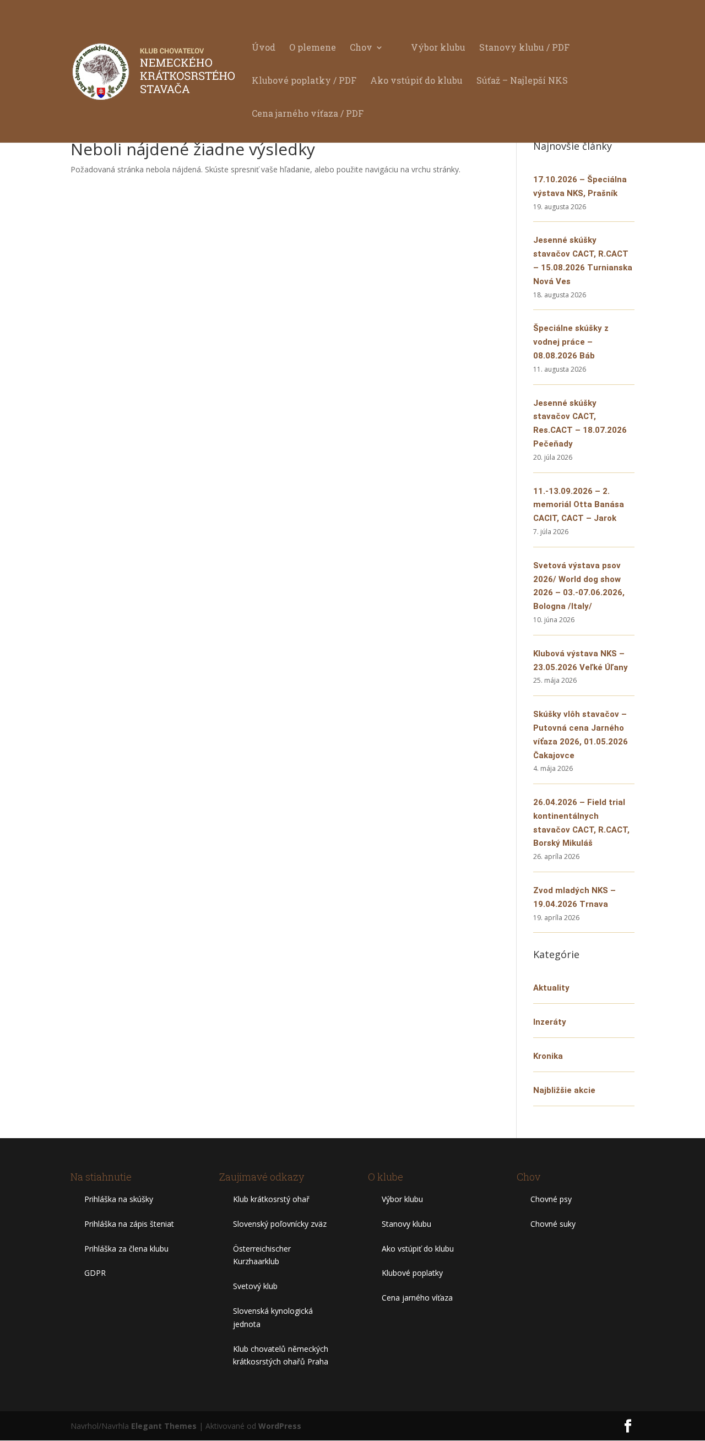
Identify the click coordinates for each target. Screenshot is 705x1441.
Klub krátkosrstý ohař (271, 1199)
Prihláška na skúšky (118, 1199)
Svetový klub (255, 1286)
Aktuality (551, 988)
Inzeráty (549, 1022)
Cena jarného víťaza (417, 1297)
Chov (361, 48)
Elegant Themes (164, 1426)
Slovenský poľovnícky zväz (280, 1224)
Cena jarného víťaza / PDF (308, 114)
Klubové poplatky (412, 1273)
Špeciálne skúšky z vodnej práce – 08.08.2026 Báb (571, 342)
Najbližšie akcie (564, 1090)
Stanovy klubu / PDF (524, 48)
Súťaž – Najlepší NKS (522, 81)
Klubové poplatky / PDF (304, 81)
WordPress (279, 1426)
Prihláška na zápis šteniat (129, 1224)
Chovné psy (551, 1199)
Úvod (263, 48)
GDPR (95, 1273)
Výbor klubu (438, 48)
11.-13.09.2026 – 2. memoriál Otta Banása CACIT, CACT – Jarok (578, 505)
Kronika (548, 1056)
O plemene (312, 48)
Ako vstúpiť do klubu (416, 81)
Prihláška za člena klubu (126, 1248)
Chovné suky (553, 1224)
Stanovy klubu (406, 1224)
